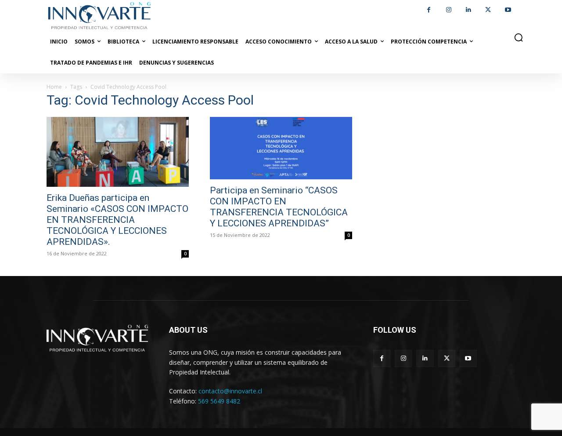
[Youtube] (507, 10)
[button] (518, 37)
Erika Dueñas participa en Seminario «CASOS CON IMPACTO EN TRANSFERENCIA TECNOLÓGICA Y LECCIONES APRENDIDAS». (117, 220)
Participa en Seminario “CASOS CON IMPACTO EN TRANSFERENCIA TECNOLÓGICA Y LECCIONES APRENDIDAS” (279, 207)
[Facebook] (428, 10)
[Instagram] (448, 10)
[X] (488, 10)
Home (54, 87)
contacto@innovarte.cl (230, 391)
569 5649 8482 (219, 401)
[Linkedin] (468, 10)
